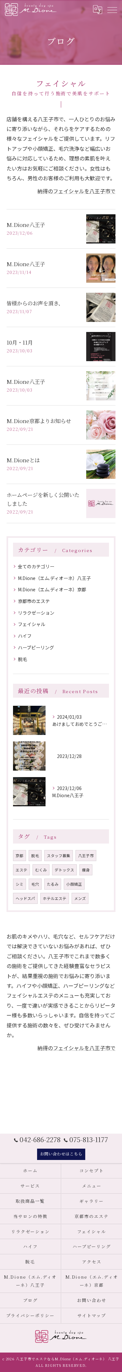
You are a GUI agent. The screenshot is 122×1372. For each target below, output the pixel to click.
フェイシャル (31, 624)
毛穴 (35, 884)
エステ (21, 869)
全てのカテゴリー (36, 566)
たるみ (53, 884)
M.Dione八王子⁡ (26, 381)
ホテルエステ (54, 898)
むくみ (41, 869)
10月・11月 (20, 342)
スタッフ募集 (58, 855)
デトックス (64, 869)
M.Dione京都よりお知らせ (39, 421)
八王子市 (86, 855)
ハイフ (25, 636)
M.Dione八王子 (26, 225)
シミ (19, 884)
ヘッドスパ (25, 898)
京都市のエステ (34, 601)
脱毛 (22, 659)
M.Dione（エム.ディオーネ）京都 (52, 589)
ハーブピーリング (36, 647)
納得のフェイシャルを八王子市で (76, 191)
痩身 (86, 869)
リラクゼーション (36, 612)
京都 (19, 855)
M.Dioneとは (23, 460)
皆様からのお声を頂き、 (35, 303)
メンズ (80, 898)
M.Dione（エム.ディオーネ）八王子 (54, 578)
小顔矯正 (74, 884)
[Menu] (111, 9)
